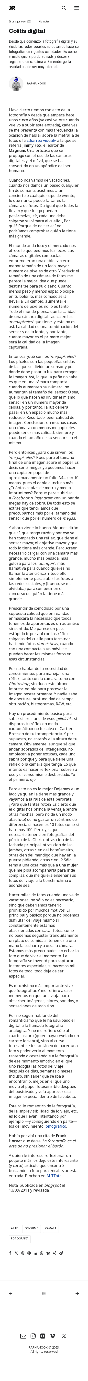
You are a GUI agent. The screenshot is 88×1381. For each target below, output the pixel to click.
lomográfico (55, 1127)
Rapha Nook (36, 83)
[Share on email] (61, 1253)
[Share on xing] (54, 1253)
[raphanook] (12, 7)
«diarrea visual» (41, 141)
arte (14, 1229)
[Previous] (23, 1293)
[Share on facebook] (10, 1253)
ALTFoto (54, 1177)
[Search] (61, 8)
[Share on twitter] (16, 1253)
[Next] (65, 1293)
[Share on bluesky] (48, 1253)
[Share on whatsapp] (42, 1253)
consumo (31, 1229)
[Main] (44, 1293)
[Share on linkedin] (35, 1253)
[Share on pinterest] (29, 1253)
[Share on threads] (23, 1253)
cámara (50, 1229)
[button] (77, 8)
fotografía (19, 1239)
